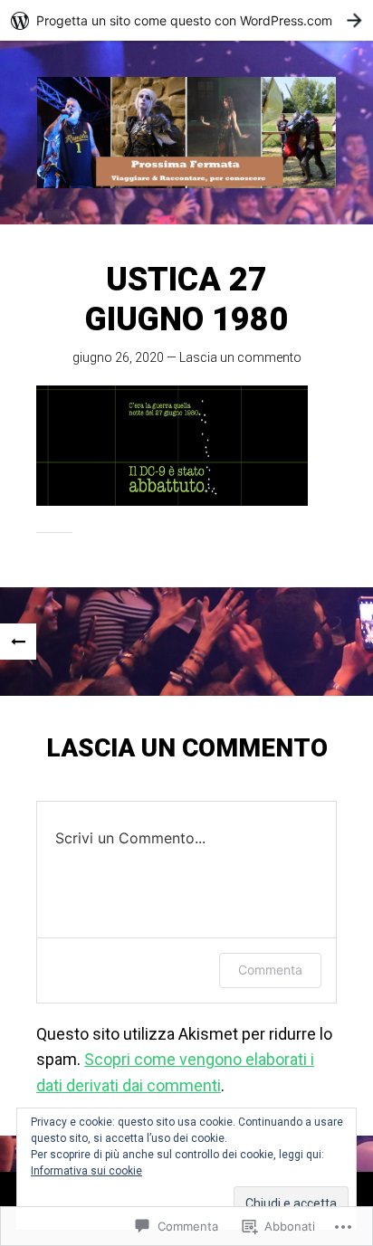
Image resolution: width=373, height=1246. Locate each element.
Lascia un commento (240, 357)
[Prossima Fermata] (186, 132)
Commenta (270, 969)
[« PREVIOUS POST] (18, 641)
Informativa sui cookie (86, 1171)
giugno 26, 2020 (118, 357)
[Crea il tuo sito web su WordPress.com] (186, 20)
